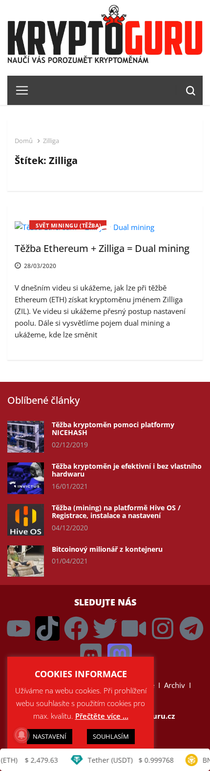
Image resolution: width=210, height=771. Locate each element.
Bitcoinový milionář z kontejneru (107, 549)
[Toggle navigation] (18, 90)
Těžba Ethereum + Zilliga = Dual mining (102, 248)
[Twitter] (105, 628)
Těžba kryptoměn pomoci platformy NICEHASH (113, 429)
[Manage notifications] (21, 735)
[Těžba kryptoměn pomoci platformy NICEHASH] (25, 437)
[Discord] (91, 656)
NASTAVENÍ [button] (49, 736)
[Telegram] (191, 628)
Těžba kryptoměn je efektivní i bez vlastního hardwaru (127, 470)
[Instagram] (162, 628)
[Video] (134, 628)
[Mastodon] (119, 656)
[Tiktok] (47, 628)
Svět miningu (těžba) (69, 225)
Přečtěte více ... (101, 716)
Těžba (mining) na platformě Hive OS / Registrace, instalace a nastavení (116, 512)
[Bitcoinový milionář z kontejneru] (25, 561)
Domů (24, 140)
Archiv (174, 685)
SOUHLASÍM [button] (111, 736)
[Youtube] (18, 628)
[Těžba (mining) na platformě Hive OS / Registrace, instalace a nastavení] (25, 520)
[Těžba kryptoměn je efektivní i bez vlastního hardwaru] (25, 478)
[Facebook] (76, 628)
